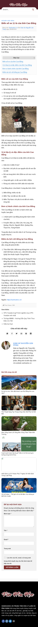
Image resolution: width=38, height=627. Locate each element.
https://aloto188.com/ (21, 588)
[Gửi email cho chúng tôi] (13, 621)
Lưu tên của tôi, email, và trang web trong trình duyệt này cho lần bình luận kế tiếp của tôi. (18, 560)
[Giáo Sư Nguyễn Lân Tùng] (5, 345)
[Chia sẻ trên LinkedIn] (31, 333)
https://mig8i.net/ (6, 588)
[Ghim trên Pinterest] (26, 333)
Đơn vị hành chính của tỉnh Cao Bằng (16, 68)
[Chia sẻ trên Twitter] (17, 333)
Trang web (7, 548)
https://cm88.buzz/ (24, 585)
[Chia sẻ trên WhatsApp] (7, 333)
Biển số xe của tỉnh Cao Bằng (13, 61)
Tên (5, 530)
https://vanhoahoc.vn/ (14, 300)
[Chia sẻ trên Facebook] (12, 333)
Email (6, 539)
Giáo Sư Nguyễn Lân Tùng (23, 344)
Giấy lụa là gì (8, 324)
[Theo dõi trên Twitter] (10, 621)
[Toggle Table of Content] (33, 57)
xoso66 (9, 585)
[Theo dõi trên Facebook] (3, 621)
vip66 (15, 585)
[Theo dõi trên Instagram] (6, 621)
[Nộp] (33, 9)
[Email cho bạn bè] (21, 333)
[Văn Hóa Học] (19, 4)
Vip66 (2, 585)
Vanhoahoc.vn (13, 27)
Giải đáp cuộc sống (7, 20)
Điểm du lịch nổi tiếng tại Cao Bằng (15, 72)
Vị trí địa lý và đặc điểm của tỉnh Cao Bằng (17, 65)
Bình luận (7, 513)
